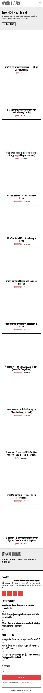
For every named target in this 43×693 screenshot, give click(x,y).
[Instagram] (9, 593)
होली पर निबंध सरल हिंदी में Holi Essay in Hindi (21, 325)
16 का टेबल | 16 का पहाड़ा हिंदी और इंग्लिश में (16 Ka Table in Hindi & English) (22, 539)
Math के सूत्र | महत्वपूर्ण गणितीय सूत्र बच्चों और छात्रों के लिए (21, 111)
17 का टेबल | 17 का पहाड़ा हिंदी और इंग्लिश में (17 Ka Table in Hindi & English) (22, 453)
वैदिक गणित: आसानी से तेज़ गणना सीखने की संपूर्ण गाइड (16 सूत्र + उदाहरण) (21, 154)
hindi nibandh (18, 201)
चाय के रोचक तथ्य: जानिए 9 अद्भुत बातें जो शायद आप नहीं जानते (20, 647)
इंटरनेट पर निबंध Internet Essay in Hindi (21, 196)
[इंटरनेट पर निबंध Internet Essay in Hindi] (21, 180)
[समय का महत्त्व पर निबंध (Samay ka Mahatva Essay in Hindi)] (21, 393)
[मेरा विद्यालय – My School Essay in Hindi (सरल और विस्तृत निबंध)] (21, 351)
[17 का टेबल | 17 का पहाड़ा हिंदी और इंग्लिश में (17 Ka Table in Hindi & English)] (21, 436)
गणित (18, 116)
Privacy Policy (24, 682)
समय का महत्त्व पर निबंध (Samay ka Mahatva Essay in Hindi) (21, 410)
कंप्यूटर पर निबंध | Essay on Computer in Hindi (21, 282)
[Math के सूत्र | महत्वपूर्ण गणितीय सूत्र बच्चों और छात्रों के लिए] (21, 94)
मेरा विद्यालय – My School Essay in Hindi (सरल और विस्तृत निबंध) (21, 368)
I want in (20, 677)
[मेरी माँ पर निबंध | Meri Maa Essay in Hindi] (21, 222)
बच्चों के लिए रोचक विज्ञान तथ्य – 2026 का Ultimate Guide (21, 68)
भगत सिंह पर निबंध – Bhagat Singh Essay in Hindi (21, 496)
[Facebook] (4, 593)
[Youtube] (20, 593)
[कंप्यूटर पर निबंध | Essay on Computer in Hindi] (21, 265)
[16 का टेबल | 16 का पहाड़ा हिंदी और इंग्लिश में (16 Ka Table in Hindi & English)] (21, 522)
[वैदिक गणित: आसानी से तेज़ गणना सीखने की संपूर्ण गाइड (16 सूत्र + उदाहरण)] (21, 137)
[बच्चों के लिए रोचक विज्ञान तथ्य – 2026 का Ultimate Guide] (21, 51)
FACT (17, 73)
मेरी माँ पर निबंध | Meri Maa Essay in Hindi (21, 239)
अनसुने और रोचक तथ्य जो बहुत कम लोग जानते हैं (21, 639)
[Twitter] (15, 593)
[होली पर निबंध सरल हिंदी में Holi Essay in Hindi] (21, 308)
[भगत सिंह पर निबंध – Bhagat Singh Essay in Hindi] (21, 479)
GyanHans (24, 73)
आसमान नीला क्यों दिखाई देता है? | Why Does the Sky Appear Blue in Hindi (21, 656)
